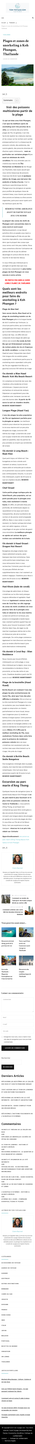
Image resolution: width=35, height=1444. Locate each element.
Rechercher (5, 1058)
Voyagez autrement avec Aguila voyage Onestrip (15, 1416)
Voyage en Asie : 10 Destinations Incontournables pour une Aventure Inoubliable (17, 1169)
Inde (3, 1320)
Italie (3, 1325)
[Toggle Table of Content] (16, 100)
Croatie (4, 1299)
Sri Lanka (5, 1357)
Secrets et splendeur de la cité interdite (14, 1161)
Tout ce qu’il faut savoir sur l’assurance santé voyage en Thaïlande (24, 946)
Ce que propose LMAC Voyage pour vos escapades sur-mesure (15, 1409)
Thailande (6, 35)
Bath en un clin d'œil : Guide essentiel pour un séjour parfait (17, 1178)
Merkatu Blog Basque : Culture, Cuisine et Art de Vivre (16, 1380)
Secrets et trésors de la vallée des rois (16, 1131)
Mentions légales (10, 1441)
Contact (4, 1438)
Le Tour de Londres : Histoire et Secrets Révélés (14, 1146)
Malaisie (4, 1336)
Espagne (4, 1305)
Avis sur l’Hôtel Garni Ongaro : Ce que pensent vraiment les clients (14, 1390)
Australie (5, 1278)
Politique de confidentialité (19, 1438)
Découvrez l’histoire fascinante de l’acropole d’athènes (17, 1115)
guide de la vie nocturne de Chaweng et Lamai (17, 1185)
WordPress (20, 1433)
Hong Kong (6, 1315)
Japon (3, 1331)
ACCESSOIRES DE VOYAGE (11, 1263)
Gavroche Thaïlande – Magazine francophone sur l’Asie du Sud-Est (6, 974)
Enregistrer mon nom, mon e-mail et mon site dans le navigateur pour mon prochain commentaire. (17, 1039)
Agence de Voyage (8, 1268)
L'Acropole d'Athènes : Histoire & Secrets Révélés (15, 1193)
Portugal (5, 1341)
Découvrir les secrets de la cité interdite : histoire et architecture (16, 1099)
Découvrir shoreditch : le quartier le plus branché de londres (17, 1153)
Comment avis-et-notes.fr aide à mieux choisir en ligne (15, 1399)
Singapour (5, 1351)
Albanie (4, 1273)
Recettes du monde (9, 1346)
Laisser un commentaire (10, 59)
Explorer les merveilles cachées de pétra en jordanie (16, 1138)
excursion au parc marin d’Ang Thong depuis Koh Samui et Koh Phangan (15, 839)
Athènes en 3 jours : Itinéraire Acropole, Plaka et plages (14, 1200)
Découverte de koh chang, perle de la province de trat (7, 943)
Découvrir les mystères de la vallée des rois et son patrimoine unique (17, 1082)
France (4, 1310)
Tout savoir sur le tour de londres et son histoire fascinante (17, 1091)
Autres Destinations (10, 1284)
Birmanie (5, 1289)
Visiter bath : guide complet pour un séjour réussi (16, 1107)
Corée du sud (6, 1294)
